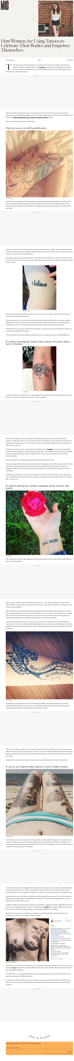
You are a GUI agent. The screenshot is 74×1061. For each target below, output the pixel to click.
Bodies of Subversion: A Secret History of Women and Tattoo (30, 117)
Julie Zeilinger (11, 60)
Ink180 (47, 907)
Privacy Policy (70, 1053)
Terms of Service (64, 1053)
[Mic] (5, 5)
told (14, 967)
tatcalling (49, 449)
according (42, 67)
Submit (69, 1051)
